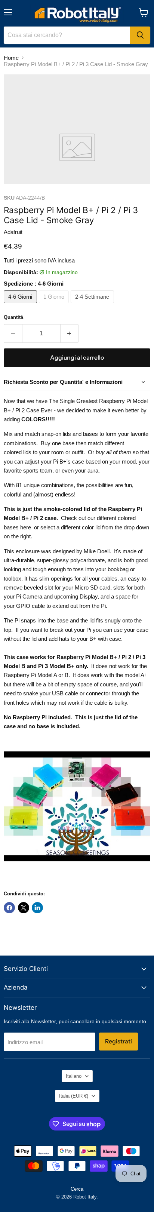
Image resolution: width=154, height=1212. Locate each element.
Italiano (73, 1076)
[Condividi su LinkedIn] (37, 907)
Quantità (13, 317)
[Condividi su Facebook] (9, 907)
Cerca (77, 1189)
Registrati (118, 1041)
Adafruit (13, 232)
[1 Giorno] (55, 305)
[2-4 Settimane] (93, 305)
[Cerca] (140, 35)
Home (11, 58)
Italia (73, 1096)
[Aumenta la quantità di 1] (70, 333)
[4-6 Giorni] (21, 305)
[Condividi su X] (23, 907)
